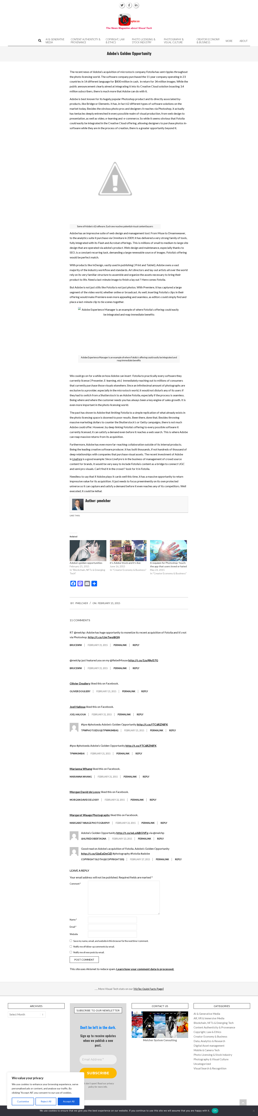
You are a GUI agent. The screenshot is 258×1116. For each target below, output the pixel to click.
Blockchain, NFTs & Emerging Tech (214, 1022)
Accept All (68, 1101)
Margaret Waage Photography (90, 815)
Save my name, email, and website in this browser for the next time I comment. (110, 940)
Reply (136, 645)
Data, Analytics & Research (209, 1041)
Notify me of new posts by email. (88, 952)
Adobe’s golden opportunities (86, 562)
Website (74, 934)
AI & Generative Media (207, 1013)
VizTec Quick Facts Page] (149, 988)
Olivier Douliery (80, 683)
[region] (45, 1090)
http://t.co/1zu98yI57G (143, 660)
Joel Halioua (77, 706)
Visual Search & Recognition (210, 1068)
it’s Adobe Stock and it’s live (125, 562)
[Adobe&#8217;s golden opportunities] (88, 550)
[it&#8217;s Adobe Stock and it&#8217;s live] (128, 550)
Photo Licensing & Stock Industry (213, 1054)
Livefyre (77, 459)
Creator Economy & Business (210, 1036)
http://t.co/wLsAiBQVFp (132, 832)
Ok (215, 1110)
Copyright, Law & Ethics (207, 1031)
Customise (23, 1101)
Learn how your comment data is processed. (145, 969)
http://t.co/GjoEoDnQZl (96, 853)
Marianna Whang (81, 768)
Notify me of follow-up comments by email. (94, 946)
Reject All (46, 1101)
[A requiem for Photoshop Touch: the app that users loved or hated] (168, 550)
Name (73, 919)
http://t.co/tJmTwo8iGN (104, 637)
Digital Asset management (209, 1045)
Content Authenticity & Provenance (214, 1027)
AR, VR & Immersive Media (209, 1018)
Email (73, 926)
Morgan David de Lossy (85, 791)
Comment (75, 883)
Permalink (120, 645)
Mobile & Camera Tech (207, 1050)
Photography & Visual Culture (211, 1059)
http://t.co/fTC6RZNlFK (152, 724)
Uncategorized (202, 1063)
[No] (253, 1110)
